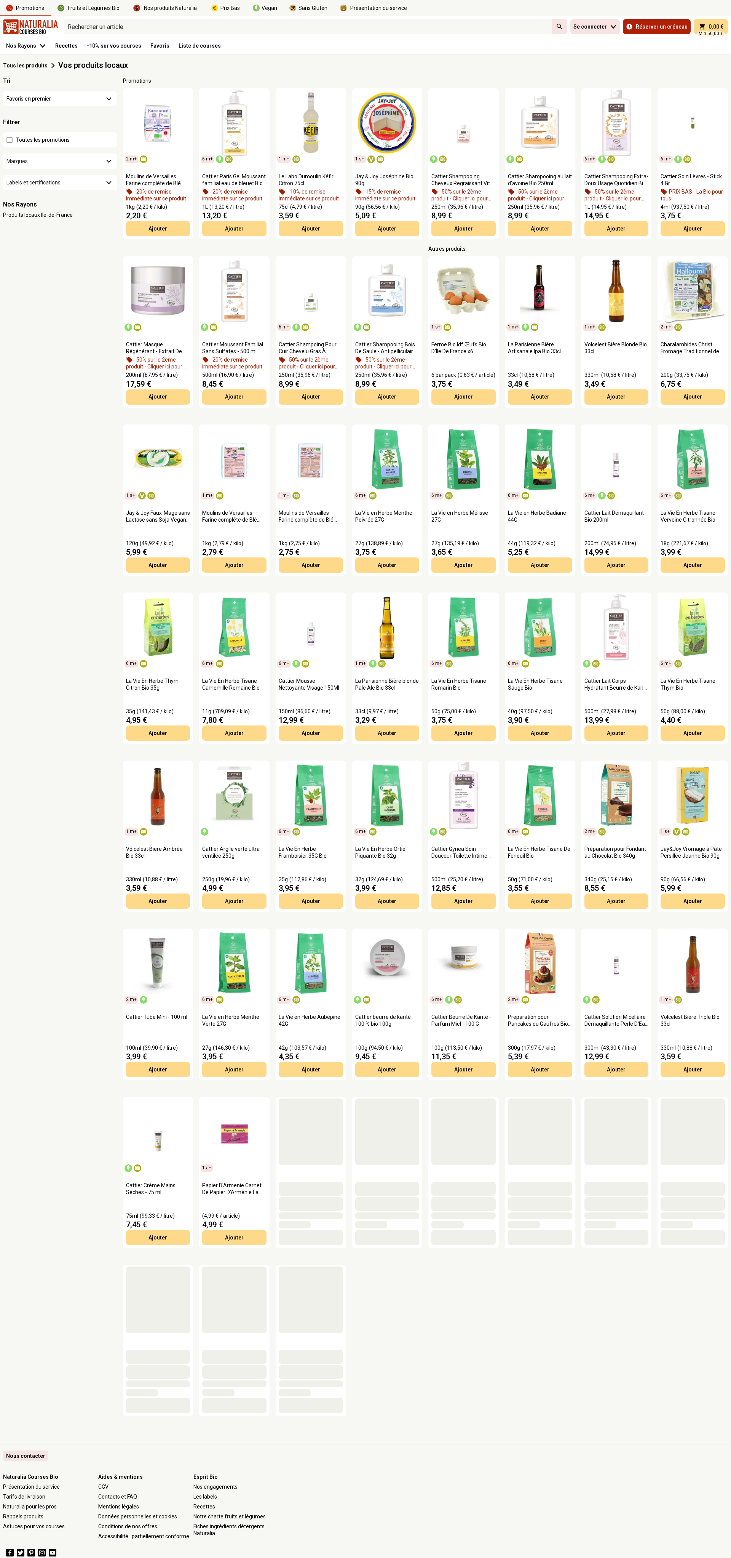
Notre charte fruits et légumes (229, 1516)
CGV (103, 1487)
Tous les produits (25, 65)
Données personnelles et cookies (137, 1516)
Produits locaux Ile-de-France (38, 215)
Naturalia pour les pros (30, 1507)
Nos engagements (215, 1487)
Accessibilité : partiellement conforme (143, 1536)
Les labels (205, 1497)
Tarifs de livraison (24, 1497)
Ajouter (157, 229)
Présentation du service (31, 1487)
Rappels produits (23, 1516)
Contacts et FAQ (117, 1497)
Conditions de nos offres (127, 1526)
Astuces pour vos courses (34, 1526)
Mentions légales (118, 1507)
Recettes (204, 1507)
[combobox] (308, 26)
